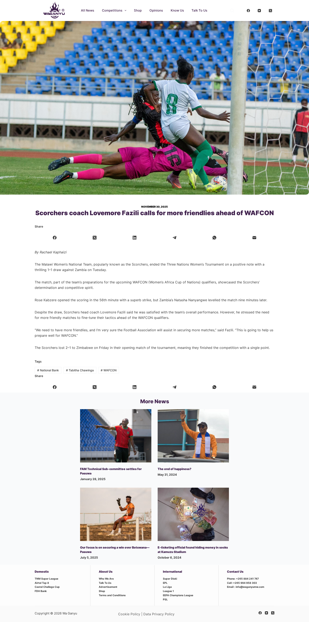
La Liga (167, 586)
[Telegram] (174, 237)
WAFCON (108, 370)
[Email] (254, 237)
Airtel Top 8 (42, 582)
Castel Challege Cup (47, 586)
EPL (165, 582)
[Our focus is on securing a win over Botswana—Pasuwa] (115, 514)
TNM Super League (46, 578)
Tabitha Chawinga (80, 370)
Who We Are (106, 578)
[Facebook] (248, 10)
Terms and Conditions (112, 595)
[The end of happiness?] (193, 435)
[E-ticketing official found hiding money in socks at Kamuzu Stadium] (193, 514)
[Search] (232, 10)
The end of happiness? (174, 469)
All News (87, 10)
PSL (165, 599)
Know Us (177, 10)
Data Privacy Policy (158, 614)
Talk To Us (199, 10)
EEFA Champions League (178, 595)
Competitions (112, 10)
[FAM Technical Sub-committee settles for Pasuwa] (115, 435)
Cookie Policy (129, 614)
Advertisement (108, 586)
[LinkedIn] (135, 237)
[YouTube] (259, 10)
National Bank (48, 370)
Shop (138, 10)
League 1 (168, 591)
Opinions (156, 10)
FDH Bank (41, 591)
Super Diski (170, 578)
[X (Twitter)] (271, 10)
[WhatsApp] (214, 237)
